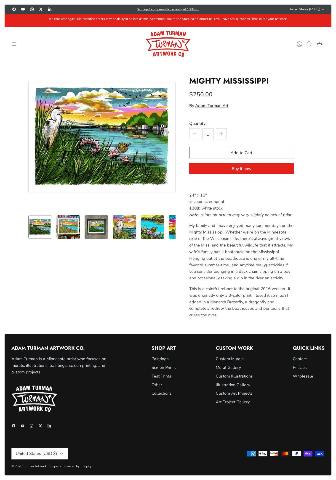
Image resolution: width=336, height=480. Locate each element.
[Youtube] (23, 9)
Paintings (160, 359)
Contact (300, 359)
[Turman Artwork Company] (168, 44)
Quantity (197, 123)
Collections (162, 393)
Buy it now (241, 168)
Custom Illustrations (234, 376)
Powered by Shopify (76, 466)
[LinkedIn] (49, 9)
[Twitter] (40, 9)
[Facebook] (14, 9)
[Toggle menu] (16, 44)
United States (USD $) (304, 9)
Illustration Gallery (233, 385)
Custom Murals (230, 359)
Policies (300, 367)
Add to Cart (241, 152)
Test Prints (161, 376)
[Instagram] (31, 9)
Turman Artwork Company (42, 466)
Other (157, 385)
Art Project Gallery (233, 402)
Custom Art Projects (234, 393)
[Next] (226, 9)
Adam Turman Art (211, 105)
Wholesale (303, 376)
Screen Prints (164, 367)
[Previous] (109, 9)
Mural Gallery (228, 367)
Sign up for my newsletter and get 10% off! (168, 9)
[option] (102, 137)
